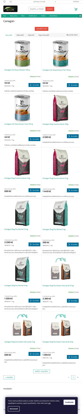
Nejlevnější (20, 35)
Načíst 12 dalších (41, 371)
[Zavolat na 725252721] (6, 2)
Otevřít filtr (42, 29)
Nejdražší (31, 35)
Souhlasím (69, 402)
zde (49, 403)
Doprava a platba (39, 2)
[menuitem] (4, 16)
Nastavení (14, 409)
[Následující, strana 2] (73, 377)
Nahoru (10, 377)
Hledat (50, 9)
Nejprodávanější (44, 35)
